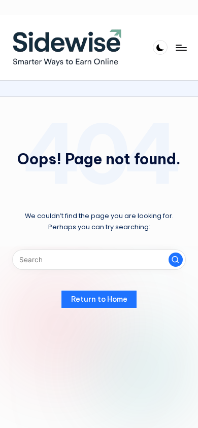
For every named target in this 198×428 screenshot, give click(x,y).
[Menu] (181, 47)
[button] (176, 260)
